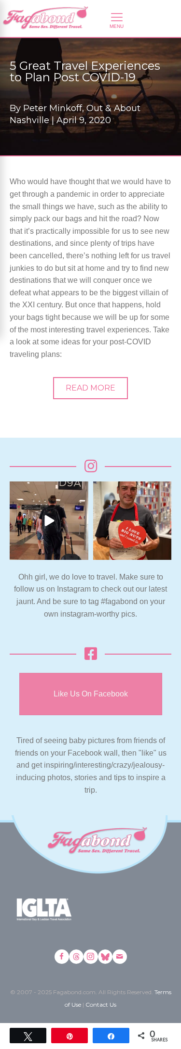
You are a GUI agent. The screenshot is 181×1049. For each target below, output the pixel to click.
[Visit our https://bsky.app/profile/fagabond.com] (105, 956)
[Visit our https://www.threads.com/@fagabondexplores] (76, 956)
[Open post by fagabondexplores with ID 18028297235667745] (49, 520)
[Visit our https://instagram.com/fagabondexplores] (91, 956)
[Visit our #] (119, 956)
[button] (90, 388)
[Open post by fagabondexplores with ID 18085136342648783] (132, 520)
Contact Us (100, 1004)
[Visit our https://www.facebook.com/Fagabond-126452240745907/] (62, 956)
